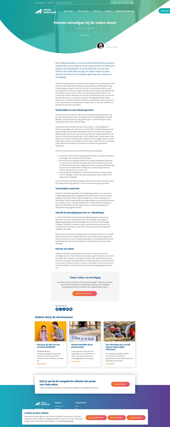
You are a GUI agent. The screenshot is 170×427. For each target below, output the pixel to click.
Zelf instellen (116, 417)
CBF (76, 408)
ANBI (76, 406)
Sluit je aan (165, 11)
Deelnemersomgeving (124, 11)
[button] (132, 3)
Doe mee (96, 11)
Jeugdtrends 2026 (40, 2)
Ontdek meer (119, 384)
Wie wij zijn (68, 11)
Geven (114, 2)
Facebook (58, 408)
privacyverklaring (66, 421)
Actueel (108, 11)
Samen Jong (50, 2)
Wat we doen (83, 11)
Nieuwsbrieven (59, 406)
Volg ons (58, 403)
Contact (126, 2)
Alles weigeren (136, 417)
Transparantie (80, 403)
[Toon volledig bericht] (50, 344)
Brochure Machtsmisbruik (64, 2)
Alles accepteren (96, 417)
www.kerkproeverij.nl (63, 222)
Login (119, 2)
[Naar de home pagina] (45, 11)
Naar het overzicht (84, 293)
